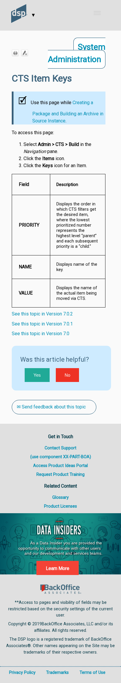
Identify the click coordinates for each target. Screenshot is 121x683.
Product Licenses (60, 506)
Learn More (57, 568)
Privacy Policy (22, 672)
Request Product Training (60, 474)
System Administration (76, 53)
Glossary (60, 497)
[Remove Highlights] (24, 52)
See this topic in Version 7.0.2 (42, 314)
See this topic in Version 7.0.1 (42, 324)
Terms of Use (92, 672)
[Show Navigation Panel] (101, 13)
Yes (37, 375)
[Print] (15, 52)
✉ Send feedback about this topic (51, 407)
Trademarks (57, 672)
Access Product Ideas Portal (60, 465)
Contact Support (60, 448)
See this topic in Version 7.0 (40, 333)
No (67, 375)
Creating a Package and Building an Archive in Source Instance (67, 112)
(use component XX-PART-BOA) (60, 456)
